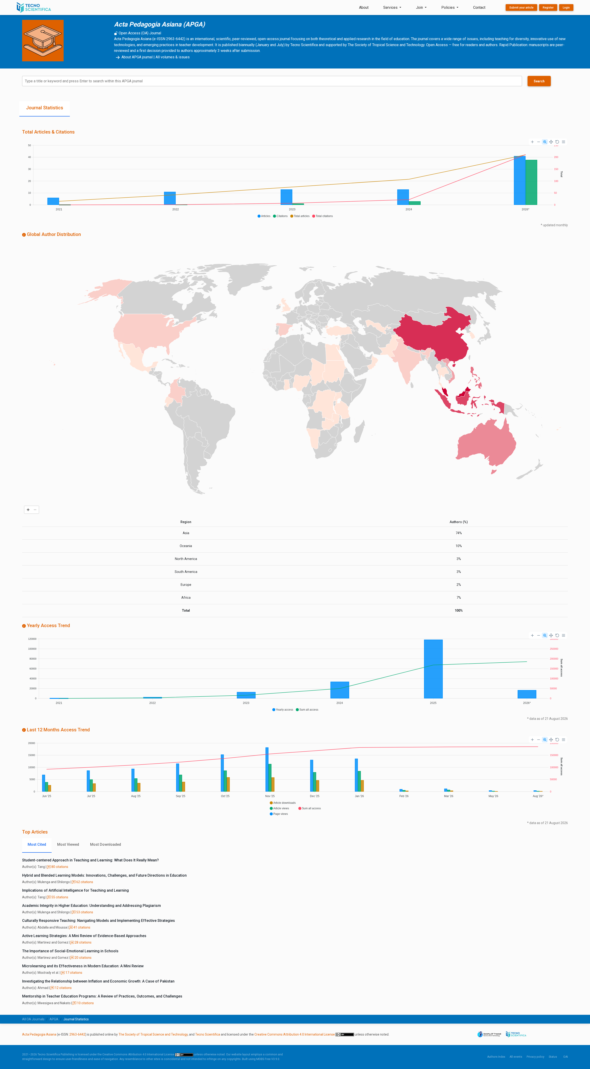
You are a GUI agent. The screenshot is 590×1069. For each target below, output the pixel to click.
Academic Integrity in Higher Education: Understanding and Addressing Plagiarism (91, 905)
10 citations (85, 1003)
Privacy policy (535, 1056)
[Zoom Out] (539, 142)
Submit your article (521, 7)
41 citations (81, 927)
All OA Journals (33, 1019)
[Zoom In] (532, 142)
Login (566, 7)
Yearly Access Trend (48, 625)
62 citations (84, 882)
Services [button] (390, 7)
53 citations (84, 912)
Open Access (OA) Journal (139, 33)
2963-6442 (77, 1034)
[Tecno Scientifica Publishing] (34, 7)
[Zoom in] (28, 509)
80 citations (59, 867)
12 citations (63, 988)
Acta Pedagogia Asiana (39, 1034)
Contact (479, 7)
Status (553, 1056)
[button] (263, 216)
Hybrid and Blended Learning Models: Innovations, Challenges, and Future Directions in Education (104, 875)
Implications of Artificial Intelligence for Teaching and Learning (75, 890)
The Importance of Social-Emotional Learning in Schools (70, 951)
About (364, 7)
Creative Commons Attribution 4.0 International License (295, 1034)
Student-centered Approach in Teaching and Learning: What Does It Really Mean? (90, 860)
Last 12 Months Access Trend (58, 730)
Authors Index (496, 1056)
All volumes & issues (173, 57)
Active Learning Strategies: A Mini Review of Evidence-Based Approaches (84, 936)
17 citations (73, 972)
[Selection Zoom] (545, 142)
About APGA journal (137, 57)
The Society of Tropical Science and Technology (153, 1034)
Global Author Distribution (53, 234)
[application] (295, 178)
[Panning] (551, 142)
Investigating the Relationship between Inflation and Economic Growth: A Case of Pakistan (98, 981)
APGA (54, 1019)
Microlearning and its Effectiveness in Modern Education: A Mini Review (83, 966)
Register (548, 7)
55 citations (59, 897)
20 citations (82, 957)
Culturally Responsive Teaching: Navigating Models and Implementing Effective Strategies (98, 920)
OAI (565, 1056)
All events (516, 1056)
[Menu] (563, 142)
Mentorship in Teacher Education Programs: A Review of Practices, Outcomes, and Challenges (102, 996)
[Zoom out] (35, 509)
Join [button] (420, 7)
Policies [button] (448, 7)
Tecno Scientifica (207, 1034)
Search (539, 81)
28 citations (82, 942)
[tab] (44, 108)
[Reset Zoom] (557, 142)
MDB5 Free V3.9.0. (268, 1059)
